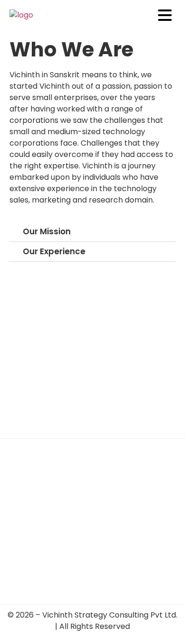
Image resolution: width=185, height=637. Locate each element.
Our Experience (54, 251)
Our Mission (47, 231)
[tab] (92, 232)
